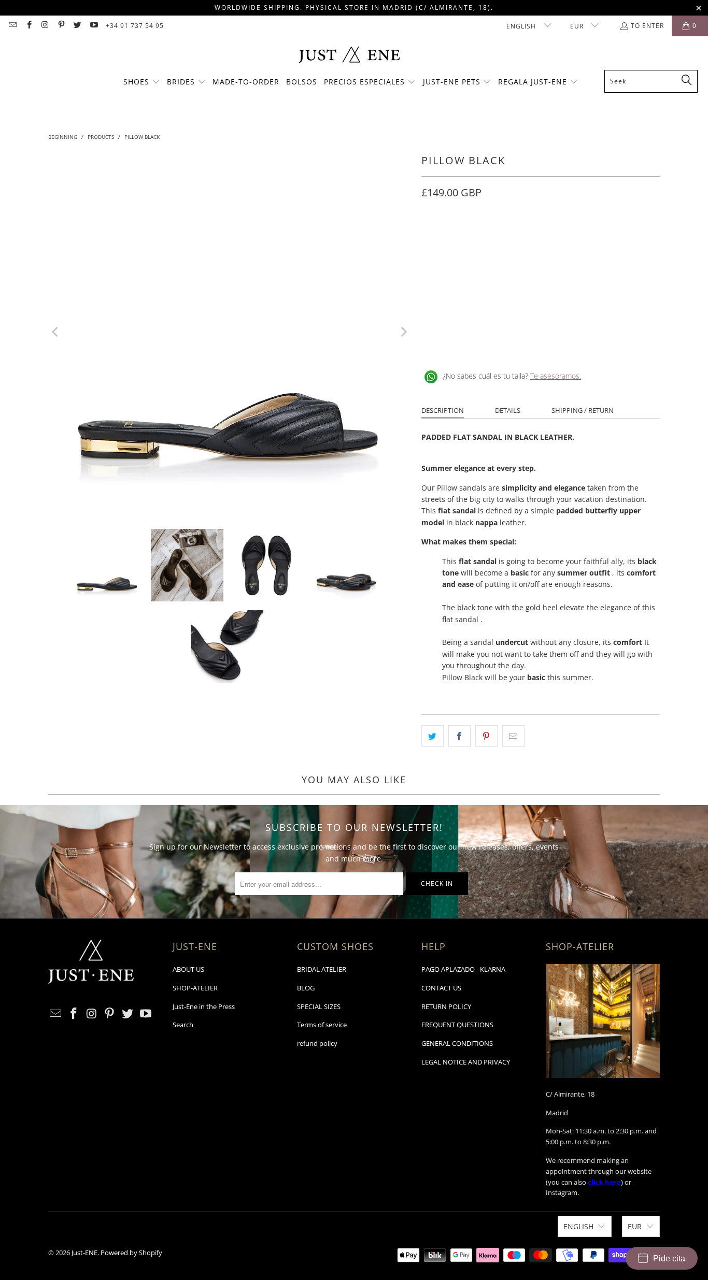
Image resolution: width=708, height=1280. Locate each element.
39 (531, 238)
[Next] (403, 332)
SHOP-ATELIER (195, 988)
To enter (647, 25)
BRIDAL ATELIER (321, 969)
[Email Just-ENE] (12, 25)
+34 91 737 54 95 (135, 25)
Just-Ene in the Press (204, 1006)
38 (506, 238)
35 (431, 238)
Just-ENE (84, 1252)
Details (507, 410)
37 (481, 238)
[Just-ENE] (349, 55)
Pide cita (669, 1258)
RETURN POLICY (446, 1006)
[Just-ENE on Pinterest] (60, 25)
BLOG (306, 988)
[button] (141, 82)
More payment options (601, 303)
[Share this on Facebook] (459, 736)
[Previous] (56, 332)
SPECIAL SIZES (319, 1006)
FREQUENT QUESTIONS (457, 1024)
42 (606, 238)
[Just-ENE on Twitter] (77, 25)
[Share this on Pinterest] (486, 736)
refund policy (317, 1043)
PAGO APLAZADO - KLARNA (463, 969)
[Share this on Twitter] (432, 736)
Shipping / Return (582, 410)
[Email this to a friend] (513, 736)
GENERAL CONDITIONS (457, 1043)
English (522, 26)
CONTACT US (441, 988)
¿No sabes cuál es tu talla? (512, 376)
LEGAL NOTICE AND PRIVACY (465, 1062)
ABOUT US (188, 969)
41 (581, 238)
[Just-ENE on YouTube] (93, 25)
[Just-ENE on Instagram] (44, 25)
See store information (464, 342)
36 (456, 238)
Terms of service (322, 1024)
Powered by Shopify (131, 1252)
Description (442, 410)
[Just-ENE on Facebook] (28, 25)
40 (556, 238)
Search (183, 1024)
